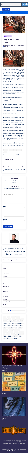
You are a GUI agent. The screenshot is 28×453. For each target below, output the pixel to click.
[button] (6, 9)
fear (21, 321)
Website (5, 219)
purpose (19, 149)
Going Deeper (6, 273)
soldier (5, 152)
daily (10, 319)
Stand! (4, 294)
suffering (9, 336)
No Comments (21, 45)
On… (4, 281)
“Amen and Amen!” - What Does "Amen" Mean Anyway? (14, 392)
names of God (10, 327)
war (4, 338)
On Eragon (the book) (6, 416)
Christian (5, 149)
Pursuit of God (7, 36)
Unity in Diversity (6, 301)
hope (13, 323)
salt (4, 334)
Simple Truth (5, 291)
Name (5, 206)
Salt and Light (6, 289)
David (14, 319)
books (9, 316)
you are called (14, 338)
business (13, 316)
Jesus (5, 325)
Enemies (4, 271)
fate (18, 321)
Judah (13, 325)
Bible (4, 316)
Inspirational (5, 276)
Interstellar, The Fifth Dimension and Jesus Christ (14, 443)
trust (20, 336)
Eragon (10, 321)
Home (3, 12)
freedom (5, 323)
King (17, 325)
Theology (5, 299)
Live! (15, 149)
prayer (11, 329)
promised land (16, 329)
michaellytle (9, 159)
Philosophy (5, 283)
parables (20, 327)
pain (16, 327)
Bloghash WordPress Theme (14, 450)
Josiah (9, 325)
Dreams (4, 268)
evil (14, 321)
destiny (10, 149)
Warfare (4, 304)
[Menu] (12, 9)
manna (5, 327)
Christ (18, 316)
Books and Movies (7, 266)
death (18, 319)
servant (8, 334)
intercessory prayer (19, 323)
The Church (5, 296)
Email (5, 213)
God (9, 323)
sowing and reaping (19, 334)
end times (5, 321)
